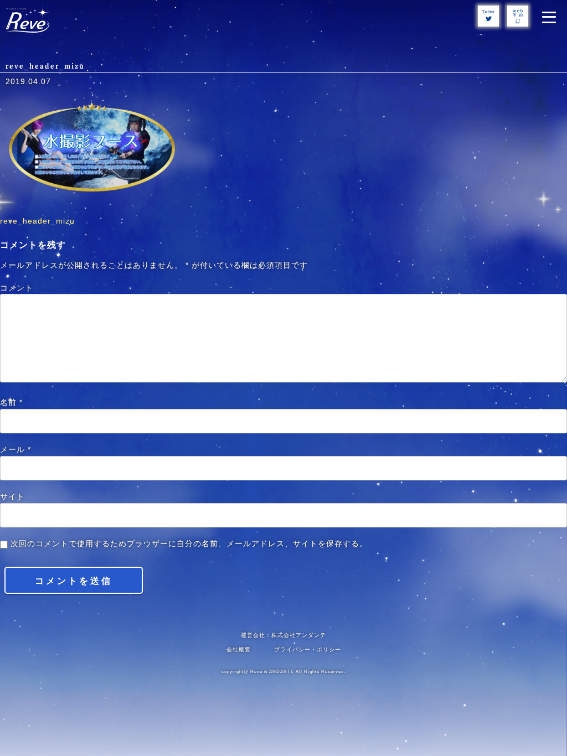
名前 (11, 402)
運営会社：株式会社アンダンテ (283, 635)
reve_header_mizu (37, 221)
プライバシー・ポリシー (307, 649)
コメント (16, 288)
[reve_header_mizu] (92, 189)
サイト (12, 497)
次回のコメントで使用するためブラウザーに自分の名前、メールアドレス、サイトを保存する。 (189, 544)
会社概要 (238, 649)
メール (15, 450)
